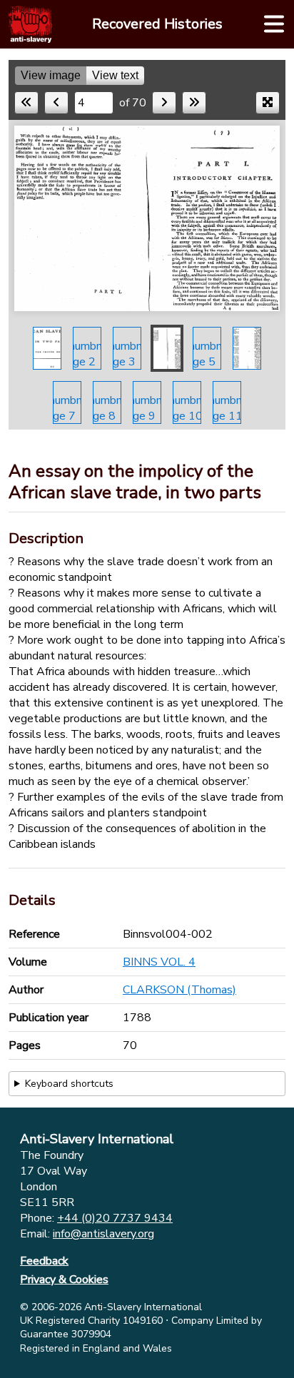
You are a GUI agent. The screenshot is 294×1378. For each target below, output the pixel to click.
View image (51, 75)
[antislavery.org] (30, 24)
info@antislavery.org (103, 1234)
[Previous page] (56, 102)
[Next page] (164, 102)
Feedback (44, 1261)
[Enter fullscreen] (267, 102)
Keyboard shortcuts (69, 1083)
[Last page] (194, 102)
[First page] (26, 102)
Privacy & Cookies (64, 1279)
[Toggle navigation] (274, 24)
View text (115, 75)
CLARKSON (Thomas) (179, 990)
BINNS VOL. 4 (159, 962)
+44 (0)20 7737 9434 (115, 1218)
